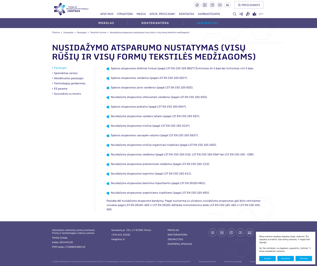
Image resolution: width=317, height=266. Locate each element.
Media (141, 14)
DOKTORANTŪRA (177, 234)
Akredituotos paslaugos (69, 78)
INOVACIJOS (175, 239)
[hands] (248, 14)
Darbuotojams (209, 14)
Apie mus (106, 14)
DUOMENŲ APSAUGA (180, 244)
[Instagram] (212, 5)
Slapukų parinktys (207, 261)
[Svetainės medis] (241, 14)
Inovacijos (207, 23)
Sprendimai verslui (66, 73)
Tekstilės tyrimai (98, 32)
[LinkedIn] (205, 5)
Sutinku (267, 258)
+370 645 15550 (120, 234)
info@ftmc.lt (118, 239)
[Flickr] (227, 5)
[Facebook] (197, 5)
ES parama (60, 88)
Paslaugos (82, 32)
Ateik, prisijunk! (162, 14)
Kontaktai (186, 14)
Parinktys (304, 258)
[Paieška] (234, 14)
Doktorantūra (155, 23)
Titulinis (56, 32)
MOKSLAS (173, 230)
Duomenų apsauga (233, 261)
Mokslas (106, 23)
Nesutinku (285, 258)
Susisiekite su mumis (67, 94)
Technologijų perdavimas (70, 83)
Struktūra (125, 14)
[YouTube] (220, 5)
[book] (254, 14)
